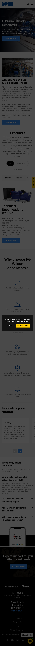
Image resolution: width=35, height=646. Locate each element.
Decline (10, 326)
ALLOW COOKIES (22, 326)
